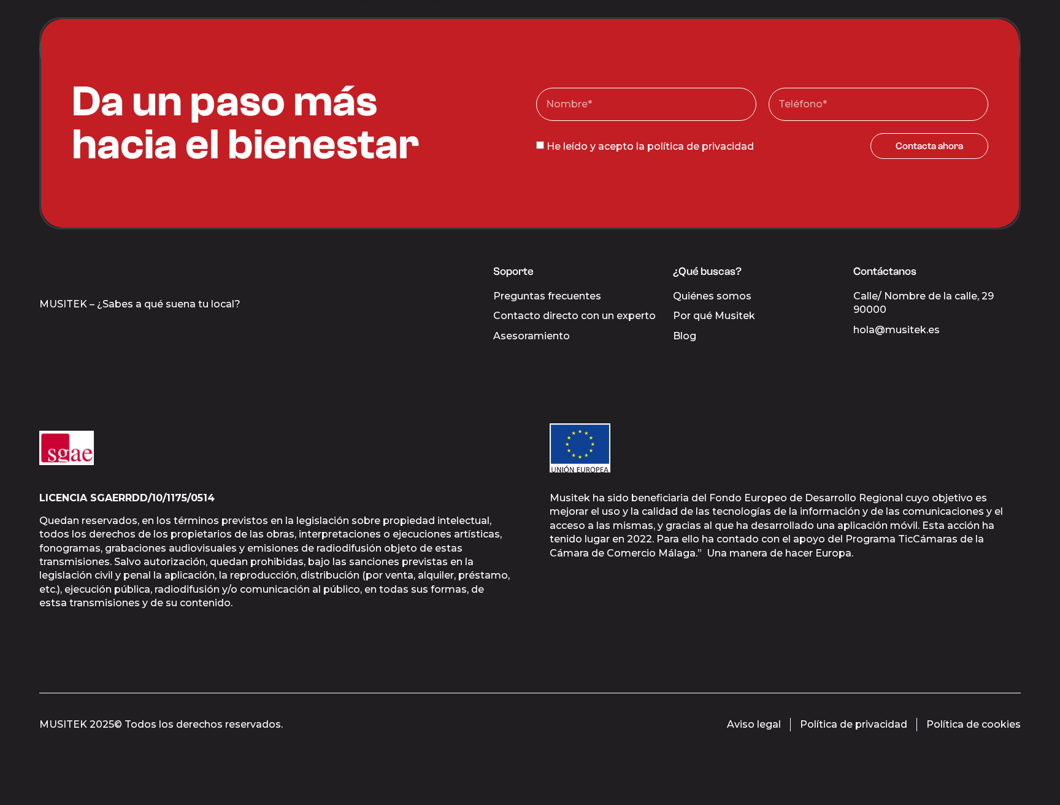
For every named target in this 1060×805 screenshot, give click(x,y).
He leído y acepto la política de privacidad (650, 146)
